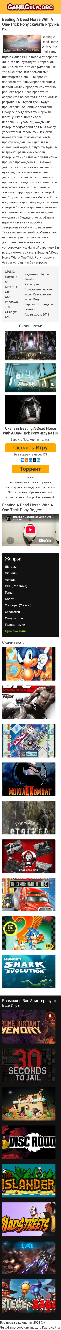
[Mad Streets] (28, 1219)
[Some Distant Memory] (28, 1027)
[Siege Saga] (28, 1296)
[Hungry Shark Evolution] (28, 971)
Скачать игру (30, 448)
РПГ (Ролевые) (16, 586)
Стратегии (12, 612)
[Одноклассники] (26, 460)
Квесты (10, 599)
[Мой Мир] (30, 460)
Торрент (30, 469)
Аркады (10, 579)
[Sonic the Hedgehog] (28, 664)
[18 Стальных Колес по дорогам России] (28, 894)
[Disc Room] (28, 1142)
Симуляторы (14, 618)
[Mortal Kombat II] (28, 779)
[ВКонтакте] (22, 460)
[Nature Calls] (28, 1103)
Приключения (15, 631)
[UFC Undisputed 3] (28, 702)
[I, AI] (28, 1257)
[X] (34, 460)
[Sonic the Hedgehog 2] (28, 933)
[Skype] (38, 460)
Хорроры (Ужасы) (18, 605)
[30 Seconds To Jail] (28, 1065)
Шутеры (11, 567)
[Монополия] (28, 740)
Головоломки (15, 625)
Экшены (11, 573)
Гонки (9, 592)
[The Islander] (28, 1180)
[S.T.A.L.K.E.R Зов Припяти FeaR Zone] (28, 817)
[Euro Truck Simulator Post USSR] (28, 856)
